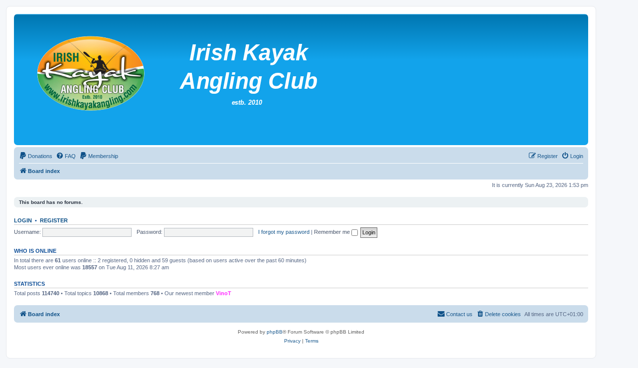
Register (54, 220)
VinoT (223, 293)
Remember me (332, 232)
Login (23, 220)
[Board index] (258, 79)
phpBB (275, 332)
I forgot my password (284, 232)
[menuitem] (35, 156)
